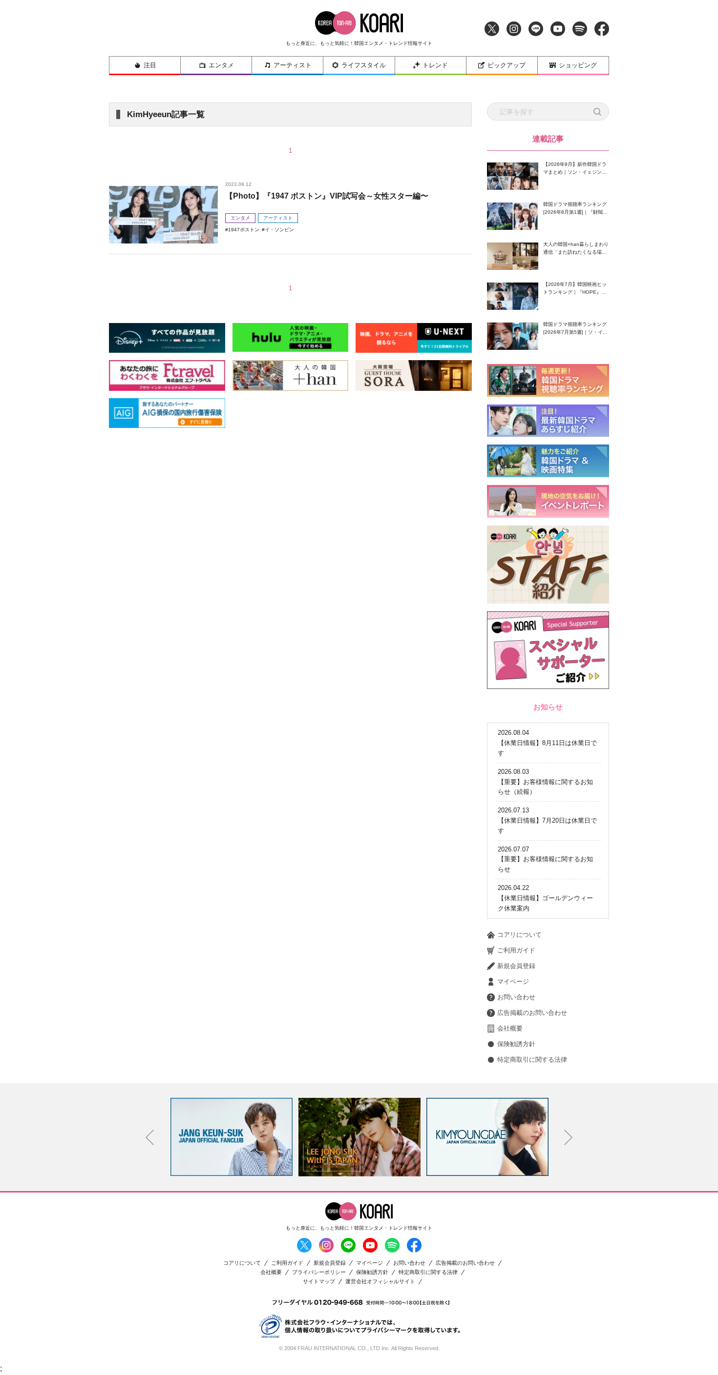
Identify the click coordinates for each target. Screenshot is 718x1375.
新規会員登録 (516, 966)
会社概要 (510, 1028)
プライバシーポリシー (319, 1272)
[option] (232, 1137)
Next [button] (568, 1137)
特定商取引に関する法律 (532, 1059)
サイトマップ (319, 1281)
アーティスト (293, 65)
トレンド (435, 65)
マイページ (513, 981)
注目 (150, 65)
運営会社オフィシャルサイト (380, 1281)
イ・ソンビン (279, 229)
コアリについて (519, 934)
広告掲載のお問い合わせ (532, 1012)
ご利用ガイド (516, 950)
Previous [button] (150, 1137)
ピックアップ (506, 65)
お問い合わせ (516, 997)
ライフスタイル (363, 65)
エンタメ (221, 65)
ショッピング (578, 65)
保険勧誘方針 (516, 1044)
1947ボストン (243, 229)
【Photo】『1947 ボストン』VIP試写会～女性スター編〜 (326, 196)
